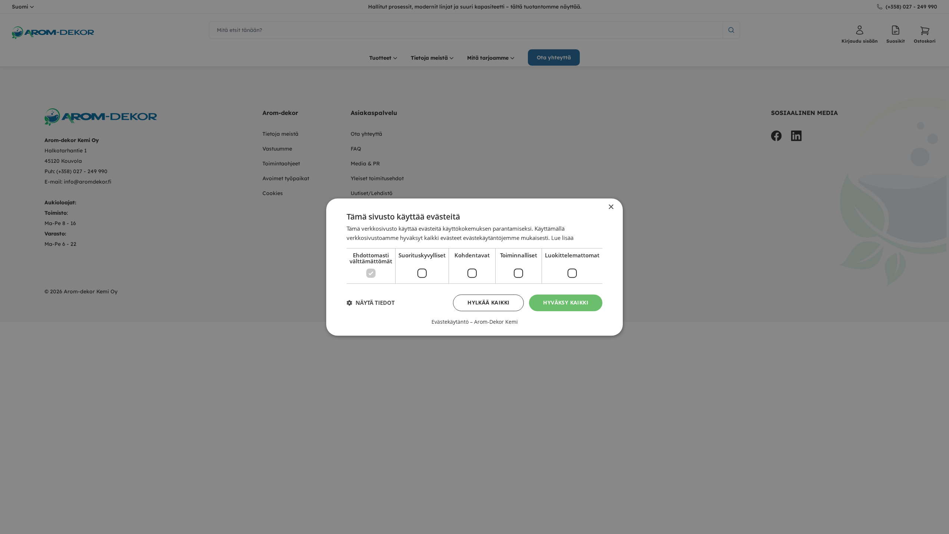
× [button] (611, 207)
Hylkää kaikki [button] (488, 302)
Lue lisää (562, 237)
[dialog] (474, 267)
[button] (371, 303)
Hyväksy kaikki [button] (565, 302)
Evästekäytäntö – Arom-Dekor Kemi (474, 322)
